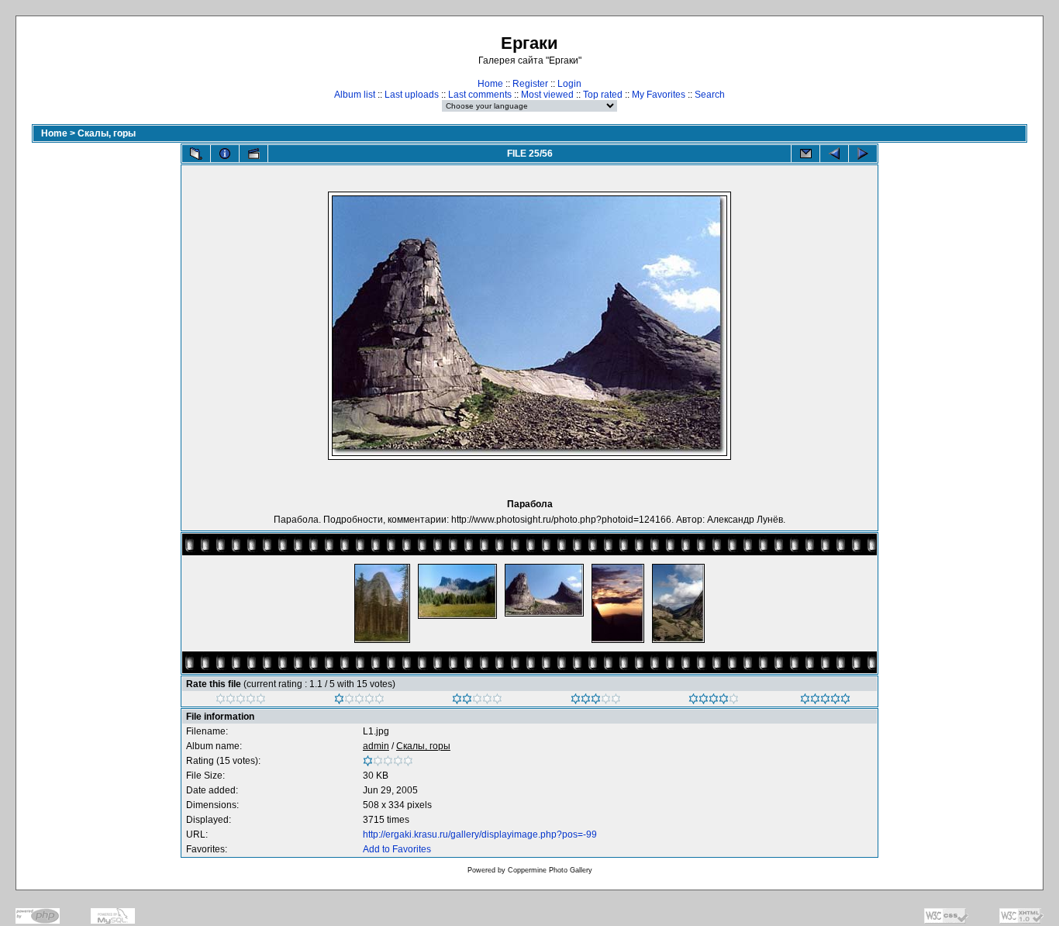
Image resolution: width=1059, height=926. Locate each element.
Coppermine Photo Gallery (550, 870)
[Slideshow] (253, 153)
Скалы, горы (107, 133)
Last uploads (412, 94)
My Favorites (658, 94)
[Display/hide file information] (225, 153)
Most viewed (547, 94)
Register (530, 83)
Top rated (603, 94)
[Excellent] (713, 701)
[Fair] (477, 701)
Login (569, 83)
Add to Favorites (397, 849)
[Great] (825, 701)
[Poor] (359, 701)
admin (376, 746)
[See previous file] (834, 153)
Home (490, 83)
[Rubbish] (241, 701)
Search (710, 94)
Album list (354, 94)
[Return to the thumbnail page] (196, 153)
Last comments (480, 94)
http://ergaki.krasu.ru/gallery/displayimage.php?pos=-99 (480, 834)
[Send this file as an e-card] (805, 153)
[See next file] (863, 153)
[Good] (596, 701)
